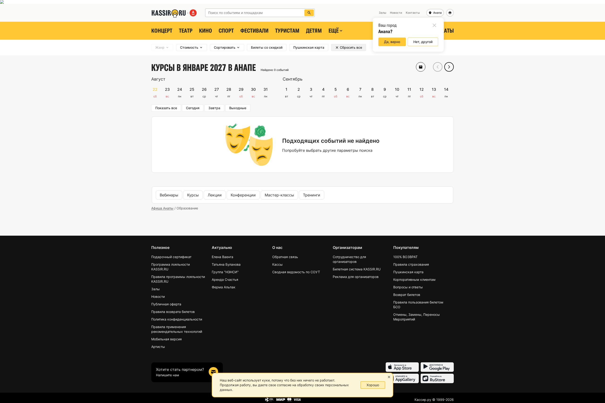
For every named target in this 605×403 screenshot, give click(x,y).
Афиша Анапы (162, 208)
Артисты (158, 347)
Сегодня (192, 108)
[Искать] (309, 12)
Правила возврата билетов (173, 312)
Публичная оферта (166, 304)
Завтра (214, 108)
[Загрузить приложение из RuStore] (437, 378)
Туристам (287, 30)
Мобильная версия (166, 339)
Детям (314, 30)
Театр (185, 30)
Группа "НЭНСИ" (225, 272)
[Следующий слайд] (449, 67)
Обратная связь (285, 257)
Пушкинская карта (408, 272)
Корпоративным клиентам (414, 279)
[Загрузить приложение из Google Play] (437, 367)
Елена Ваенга (222, 257)
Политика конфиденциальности (176, 319)
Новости (158, 297)
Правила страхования (411, 264)
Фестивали (254, 30)
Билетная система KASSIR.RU (356, 269)
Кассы (277, 264)
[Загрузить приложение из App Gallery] (402, 378)
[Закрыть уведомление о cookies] (389, 377)
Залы (155, 289)
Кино (205, 30)
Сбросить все (351, 47)
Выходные (237, 108)
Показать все (166, 108)
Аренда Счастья (225, 279)
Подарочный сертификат (171, 257)
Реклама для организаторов (356, 277)
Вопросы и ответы (408, 287)
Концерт (161, 30)
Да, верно (392, 42)
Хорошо (373, 385)
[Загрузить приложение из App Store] (402, 367)
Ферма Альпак (223, 287)
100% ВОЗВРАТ (405, 257)
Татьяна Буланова (226, 264)
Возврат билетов (406, 295)
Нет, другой (422, 42)
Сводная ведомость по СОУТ (296, 272)
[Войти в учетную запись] (450, 13)
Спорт (226, 30)
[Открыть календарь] (420, 67)
